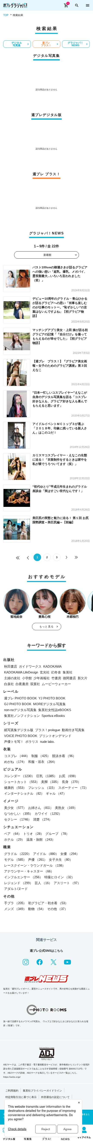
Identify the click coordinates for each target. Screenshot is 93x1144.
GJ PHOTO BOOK (17, 704)
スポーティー (73, 787)
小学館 (27, 678)
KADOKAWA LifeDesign (21, 672)
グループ (57, 833)
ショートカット (21, 782)
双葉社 (35, 684)
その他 (57, 909)
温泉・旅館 (40, 839)
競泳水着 (64, 756)
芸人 (43, 883)
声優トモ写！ (14, 741)
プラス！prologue (47, 730)
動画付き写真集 (73, 730)
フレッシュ (42, 787)
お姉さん (40, 808)
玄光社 (45, 672)
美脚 (50, 782)
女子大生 (61, 859)
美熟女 (66, 808)
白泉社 (9, 684)
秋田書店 (10, 666)
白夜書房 (22, 684)
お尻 (68, 776)
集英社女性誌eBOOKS (54, 710)
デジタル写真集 (16, 44)
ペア (12, 833)
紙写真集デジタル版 (18, 730)
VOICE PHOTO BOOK (20, 736)
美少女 (15, 808)
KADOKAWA (52, 666)
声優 (37, 859)
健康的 (15, 787)
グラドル (17, 854)
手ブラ (15, 903)
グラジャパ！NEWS (75, 44)
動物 (36, 909)
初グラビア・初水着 (48, 903)
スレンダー (19, 776)
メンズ (15, 909)
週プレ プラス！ (46, 44)
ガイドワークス (30, 666)
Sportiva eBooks (53, 716)
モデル (15, 859)
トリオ (33, 833)
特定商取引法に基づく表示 (21, 1097)
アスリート (67, 883)
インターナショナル (24, 793)
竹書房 (56, 678)
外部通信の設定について (55, 1097)
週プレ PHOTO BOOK (20, 698)
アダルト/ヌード (16, 889)
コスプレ (17, 756)
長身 (71, 782)
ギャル (56, 793)
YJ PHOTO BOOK (51, 698)
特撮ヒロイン (59, 877)
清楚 (42, 819)
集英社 (67, 672)
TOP (5, 15)
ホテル (14, 839)
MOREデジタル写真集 (49, 704)
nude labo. (47, 741)
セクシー (17, 819)
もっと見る (46, 626)
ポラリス (31, 741)
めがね (15, 762)
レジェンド (18, 883)
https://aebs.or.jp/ (12, 1077)
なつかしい (18, 813)
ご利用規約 (11, 1090)
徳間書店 (69, 678)
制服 (40, 756)
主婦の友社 (12, 678)
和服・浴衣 (42, 762)
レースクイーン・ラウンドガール (34, 865)
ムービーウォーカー (56, 684)
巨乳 (46, 776)
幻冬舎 (56, 672)
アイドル (46, 854)
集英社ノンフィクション (22, 716)
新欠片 (82, 678)
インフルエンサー (23, 877)
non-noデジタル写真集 (20, 710)
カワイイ (48, 813)
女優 (69, 854)
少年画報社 (42, 678)
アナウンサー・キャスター (29, 871)
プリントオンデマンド (55, 736)
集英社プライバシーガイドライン (42, 1090)
